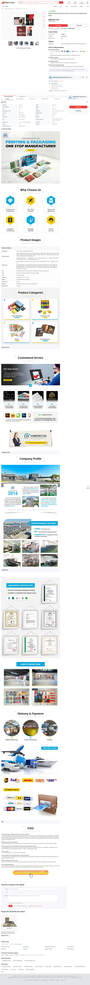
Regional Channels (59, 976)
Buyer (61, 6)
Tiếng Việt (73, 977)
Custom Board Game (68, 966)
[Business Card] (87, 101)
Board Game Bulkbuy (30, 969)
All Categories (5, 6)
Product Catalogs (18, 944)
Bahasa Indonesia (79, 977)
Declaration (58, 980)
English (16, 977)
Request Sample (71, 28)
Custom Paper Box (70, 946)
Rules (88, 6)
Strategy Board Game (6, 960)
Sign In (50, 90)
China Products (21, 976)
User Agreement (51, 980)
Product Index (66, 976)
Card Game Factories (39, 966)
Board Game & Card (18, 8)
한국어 (55, 977)
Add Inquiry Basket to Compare (24, 48)
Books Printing (26, 946)
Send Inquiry (58, 25)
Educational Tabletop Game (30, 960)
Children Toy (3, 948)
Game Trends (21, 969)
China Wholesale (40, 976)
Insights (76, 976)
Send (10, 906)
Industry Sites (53, 976)
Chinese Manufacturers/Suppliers (30, 976)
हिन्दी (61, 977)
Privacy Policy (63, 980)
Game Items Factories (28, 966)
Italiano (39, 977)
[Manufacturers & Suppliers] (8, 2)
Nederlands (47, 977)
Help (67, 6)
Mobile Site (71, 976)
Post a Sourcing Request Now (35, 906)
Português (24, 977)
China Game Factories (6, 966)
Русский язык (34, 977)
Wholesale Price (46, 976)
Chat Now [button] (80, 25)
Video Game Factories (17, 966)
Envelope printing (70, 948)
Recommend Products (5, 946)
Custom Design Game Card (80, 966)
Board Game (25, 8)
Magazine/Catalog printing (50, 946)
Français (29, 977)
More (2, 971)
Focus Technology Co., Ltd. (37, 980)
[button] (63, 99)
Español (20, 977)
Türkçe (69, 977)
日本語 (58, 977)
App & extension (74, 6)
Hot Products (15, 976)
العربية (52, 977)
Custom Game (48, 966)
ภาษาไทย (65, 977)
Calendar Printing (48, 948)
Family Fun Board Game (17, 960)
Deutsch (42, 977)
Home (2, 8)
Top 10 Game (13, 969)
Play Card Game (5, 969)
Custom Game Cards (57, 966)
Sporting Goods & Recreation (9, 8)
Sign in (87, 3)
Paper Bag (25, 948)
